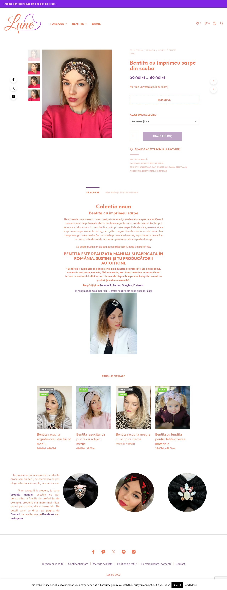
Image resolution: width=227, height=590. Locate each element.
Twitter (117, 285)
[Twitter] (13, 88)
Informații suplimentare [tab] (121, 193)
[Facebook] (13, 79)
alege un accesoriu (143, 115)
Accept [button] (177, 585)
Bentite (78, 23)
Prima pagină (136, 50)
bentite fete (148, 171)
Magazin (150, 50)
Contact (15, 514)
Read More (190, 584)
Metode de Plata (102, 563)
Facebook (106, 285)
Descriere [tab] (92, 193)
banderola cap (148, 167)
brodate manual (22, 494)
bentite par (161, 171)
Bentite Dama (157, 163)
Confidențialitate (78, 563)
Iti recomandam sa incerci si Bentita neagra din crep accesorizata (113, 290)
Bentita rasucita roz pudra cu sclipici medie (90, 439)
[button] (198, 23)
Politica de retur (127, 563)
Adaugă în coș (162, 136)
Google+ (127, 285)
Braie (96, 23)
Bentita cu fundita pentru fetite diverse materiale (170, 439)
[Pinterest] (13, 96)
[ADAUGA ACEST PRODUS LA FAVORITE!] (54, 422)
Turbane (57, 23)
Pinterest (138, 285)
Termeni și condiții (52, 563)
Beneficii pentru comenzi (156, 563)
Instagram (17, 518)
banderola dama (166, 167)
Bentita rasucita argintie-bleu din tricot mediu (54, 439)
